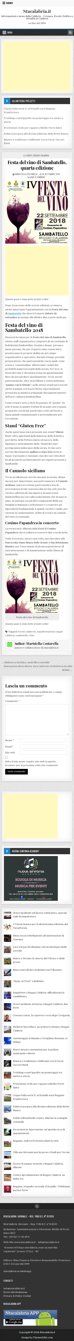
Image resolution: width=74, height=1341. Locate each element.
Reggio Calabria (41, 155)
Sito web (10, 752)
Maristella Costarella (26, 174)
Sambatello (14, 313)
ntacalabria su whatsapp (17, 1271)
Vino (31, 635)
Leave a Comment (37, 177)
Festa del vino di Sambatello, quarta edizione (37, 165)
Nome (9, 740)
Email (9, 746)
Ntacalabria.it (37, 11)
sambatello (21, 635)
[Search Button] (37, 1206)
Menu (9, 3)
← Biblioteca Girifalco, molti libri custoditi (25, 662)
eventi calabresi (26, 631)
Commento (12, 701)
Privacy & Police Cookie (17, 1296)
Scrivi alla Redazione (15, 1292)
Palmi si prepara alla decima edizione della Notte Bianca (36, 133)
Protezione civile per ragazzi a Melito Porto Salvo (33, 127)
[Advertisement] (37, 66)
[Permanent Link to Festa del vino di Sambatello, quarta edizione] (37, 212)
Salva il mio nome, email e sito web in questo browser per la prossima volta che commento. (31, 763)
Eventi (29, 155)
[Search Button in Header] (70, 32)
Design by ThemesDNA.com (37, 1337)
